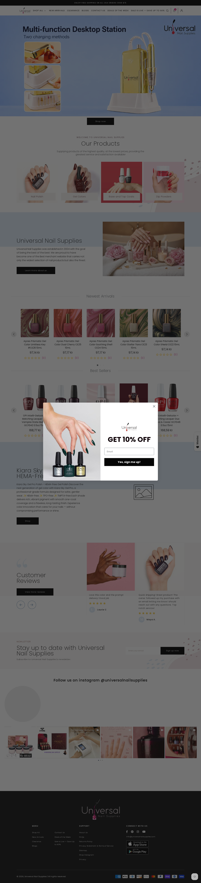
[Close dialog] (154, 406)
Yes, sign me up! (129, 462)
